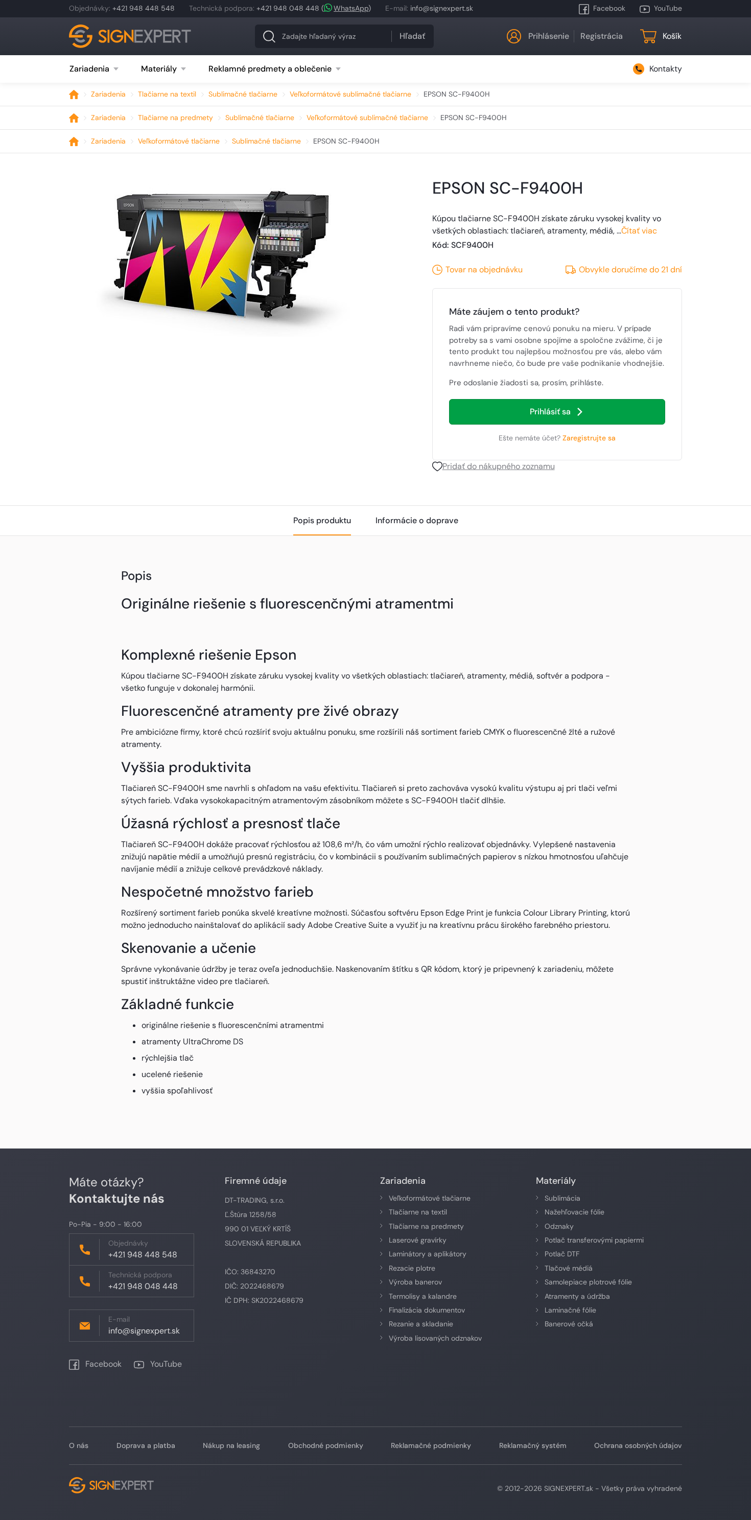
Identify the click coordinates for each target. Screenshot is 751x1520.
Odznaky (559, 1226)
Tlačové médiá (569, 1268)
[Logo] (130, 36)
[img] (220, 256)
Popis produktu (322, 520)
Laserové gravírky (418, 1240)
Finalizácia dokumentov (427, 1310)
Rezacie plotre (412, 1268)
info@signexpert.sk (441, 8)
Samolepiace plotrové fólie (588, 1282)
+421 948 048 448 (287, 8)
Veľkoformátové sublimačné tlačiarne (350, 94)
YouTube (668, 8)
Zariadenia (108, 94)
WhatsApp (351, 8)
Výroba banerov (415, 1282)
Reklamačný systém (533, 1445)
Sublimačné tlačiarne (242, 94)
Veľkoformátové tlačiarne (179, 141)
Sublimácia (562, 1198)
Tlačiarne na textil (167, 94)
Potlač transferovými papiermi (594, 1240)
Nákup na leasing (231, 1445)
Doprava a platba (145, 1445)
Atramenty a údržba (577, 1296)
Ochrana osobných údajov (638, 1445)
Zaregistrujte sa (589, 437)
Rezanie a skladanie (421, 1323)
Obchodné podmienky (325, 1445)
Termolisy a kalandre (423, 1296)
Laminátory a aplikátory (427, 1253)
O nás (78, 1445)
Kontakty (665, 68)
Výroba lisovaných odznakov (435, 1338)
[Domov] (74, 94)
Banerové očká (569, 1323)
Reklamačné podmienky (431, 1445)
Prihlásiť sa (550, 411)
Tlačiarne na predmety (175, 117)
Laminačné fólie (570, 1310)
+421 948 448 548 (143, 8)
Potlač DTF (562, 1253)
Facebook (609, 8)
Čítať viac (639, 230)
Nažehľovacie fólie (574, 1212)
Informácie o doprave (416, 520)
